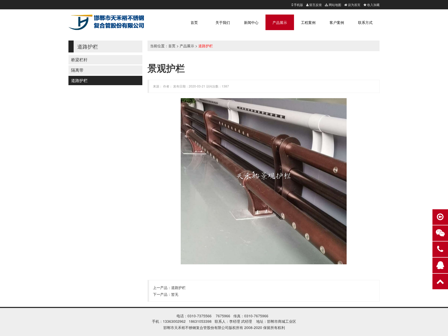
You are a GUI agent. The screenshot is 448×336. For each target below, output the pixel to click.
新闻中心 (251, 22)
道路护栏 (79, 80)
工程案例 (308, 22)
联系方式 (365, 22)
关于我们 (222, 22)
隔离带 (77, 70)
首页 (194, 22)
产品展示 (279, 22)
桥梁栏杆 (79, 60)
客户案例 (337, 22)
